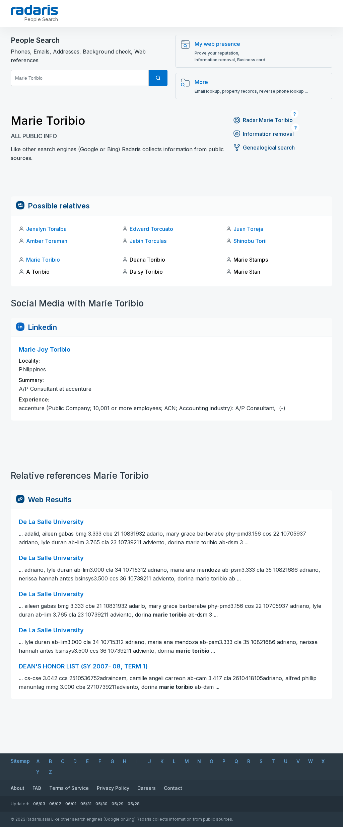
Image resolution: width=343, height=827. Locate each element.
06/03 (39, 803)
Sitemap (20, 761)
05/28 (134, 803)
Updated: (20, 803)
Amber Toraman (46, 241)
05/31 (85, 803)
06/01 (70, 803)
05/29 (118, 803)
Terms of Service (69, 788)
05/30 (101, 803)
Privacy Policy (113, 788)
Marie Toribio (43, 259)
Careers (146, 788)
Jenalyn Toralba (46, 228)
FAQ (36, 788)
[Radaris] (34, 10)
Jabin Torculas (148, 241)
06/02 (55, 803)
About (17, 788)
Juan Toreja (248, 228)
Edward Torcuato (151, 228)
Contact (173, 788)
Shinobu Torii (250, 241)
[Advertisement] (171, 181)
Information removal (268, 133)
